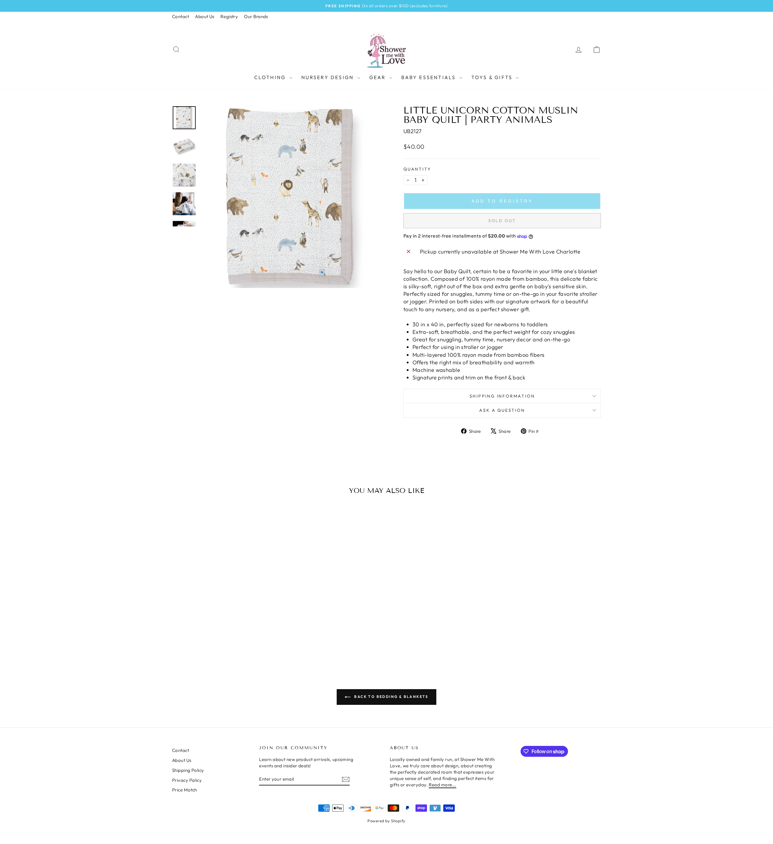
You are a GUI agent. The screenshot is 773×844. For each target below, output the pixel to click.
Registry (229, 16)
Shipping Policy (188, 770)
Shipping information (502, 396)
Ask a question (502, 410)
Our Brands (256, 16)
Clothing (271, 77)
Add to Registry (502, 201)
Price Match (184, 790)
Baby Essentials (429, 77)
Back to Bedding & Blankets (390, 696)
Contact (180, 16)
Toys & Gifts (493, 77)
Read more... (442, 785)
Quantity (417, 169)
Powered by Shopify (386, 820)
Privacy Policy (187, 780)
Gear (378, 77)
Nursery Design (328, 77)
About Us (204, 16)
